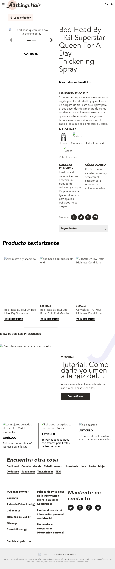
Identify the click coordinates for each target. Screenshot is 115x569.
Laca (84, 466)
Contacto (12, 498)
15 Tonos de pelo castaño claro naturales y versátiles (95, 437)
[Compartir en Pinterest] (88, 217)
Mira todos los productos (20, 334)
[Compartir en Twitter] (81, 217)
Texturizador (45, 472)
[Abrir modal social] (107, 5)
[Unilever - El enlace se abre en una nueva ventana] (45, 554)
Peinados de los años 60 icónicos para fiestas (17, 445)
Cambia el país (16, 541)
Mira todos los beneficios (75, 82)
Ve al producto (13, 319)
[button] (29, 40)
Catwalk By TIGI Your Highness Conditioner (89, 311)
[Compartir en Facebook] (74, 217)
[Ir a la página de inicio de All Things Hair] (23, 5)
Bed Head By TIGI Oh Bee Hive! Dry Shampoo (20, 311)
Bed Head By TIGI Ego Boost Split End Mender (54, 311)
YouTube (98, 508)
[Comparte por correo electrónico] (95, 217)
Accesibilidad (15, 529)
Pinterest (89, 508)
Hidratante (71, 466)
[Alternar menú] (3, 5)
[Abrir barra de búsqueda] (112, 5)
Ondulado (13, 472)
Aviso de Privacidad (19, 504)
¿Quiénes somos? (18, 492)
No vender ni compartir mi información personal (50, 529)
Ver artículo (75, 396)
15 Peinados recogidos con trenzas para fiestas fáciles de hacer (56, 443)
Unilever (12, 511)
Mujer (101, 466)
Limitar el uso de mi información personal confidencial (50, 514)
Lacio (92, 466)
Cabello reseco (53, 466)
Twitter (71, 508)
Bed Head (13, 466)
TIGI (58, 472)
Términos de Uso (17, 517)
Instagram (80, 508)
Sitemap (12, 523)
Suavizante (28, 472)
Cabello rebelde (31, 466)
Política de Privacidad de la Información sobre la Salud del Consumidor (50, 498)
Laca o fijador (22, 18)
